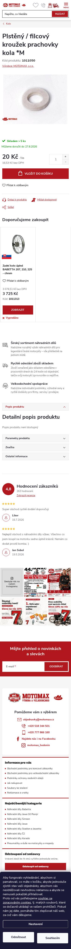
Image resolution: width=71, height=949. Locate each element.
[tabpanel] (18, 274)
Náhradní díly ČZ (16, 833)
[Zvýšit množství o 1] (65, 156)
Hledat (60, 14)
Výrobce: (18, 66)
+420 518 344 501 (39, 726)
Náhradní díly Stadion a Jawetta (24, 828)
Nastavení (36, 924)
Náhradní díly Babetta (19, 809)
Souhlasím (52, 938)
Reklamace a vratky (18, 792)
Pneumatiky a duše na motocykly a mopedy (30, 843)
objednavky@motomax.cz (38, 719)
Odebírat (56, 666)
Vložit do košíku (39, 174)
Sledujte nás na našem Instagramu (12, 584)
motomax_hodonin (38, 745)
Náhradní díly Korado (18, 838)
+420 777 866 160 (39, 732)
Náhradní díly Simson (18, 818)
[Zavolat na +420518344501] (43, 5)
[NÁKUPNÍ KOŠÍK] (57, 5)
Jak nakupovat (14, 783)
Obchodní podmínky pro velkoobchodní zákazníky (33, 773)
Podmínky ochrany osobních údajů (25, 778)
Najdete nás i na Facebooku (38, 739)
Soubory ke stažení (17, 787)
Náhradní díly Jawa (17, 823)
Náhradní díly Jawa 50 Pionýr (22, 814)
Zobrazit (17, 310)
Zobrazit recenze (26, 495)
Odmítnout (18, 937)
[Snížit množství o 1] (65, 161)
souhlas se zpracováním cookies (27, 900)
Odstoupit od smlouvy (36, 866)
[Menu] (66, 5)
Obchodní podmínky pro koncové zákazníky (30, 768)
